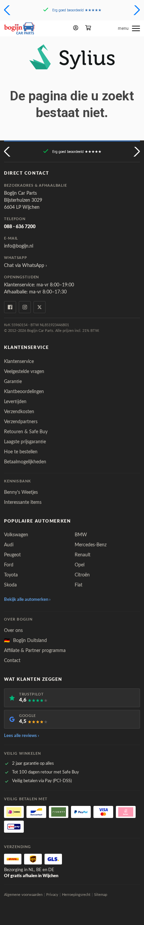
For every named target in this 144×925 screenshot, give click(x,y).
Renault (82, 555)
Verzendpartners (21, 422)
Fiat (78, 585)
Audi (8, 545)
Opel (79, 565)
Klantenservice (19, 361)
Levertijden (15, 401)
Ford (8, 565)
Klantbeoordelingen (24, 391)
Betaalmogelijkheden (25, 462)
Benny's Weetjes (21, 492)
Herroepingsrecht (76, 895)
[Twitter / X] (39, 307)
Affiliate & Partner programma (35, 650)
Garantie (13, 381)
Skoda (10, 585)
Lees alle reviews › (21, 736)
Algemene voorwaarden (23, 895)
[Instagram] (25, 307)
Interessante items (23, 502)
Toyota (11, 575)
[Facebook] (10, 307)
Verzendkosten (19, 411)
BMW (81, 535)
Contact (12, 660)
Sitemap (100, 895)
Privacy (52, 895)
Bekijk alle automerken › (27, 599)
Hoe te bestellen (21, 452)
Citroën (82, 575)
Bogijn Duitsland (25, 640)
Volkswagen (16, 535)
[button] (7, 10)
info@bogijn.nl (18, 246)
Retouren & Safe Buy (26, 432)
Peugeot (12, 555)
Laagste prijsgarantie (25, 442)
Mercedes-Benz (90, 545)
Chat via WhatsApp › (25, 265)
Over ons (13, 630)
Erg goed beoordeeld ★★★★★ (76, 10)
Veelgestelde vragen (24, 371)
